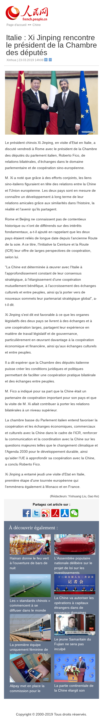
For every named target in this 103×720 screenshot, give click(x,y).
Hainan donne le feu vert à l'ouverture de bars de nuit (29, 563)
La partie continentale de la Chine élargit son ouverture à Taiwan (74, 690)
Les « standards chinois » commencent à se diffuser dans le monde (30, 605)
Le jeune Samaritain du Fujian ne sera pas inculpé (72, 644)
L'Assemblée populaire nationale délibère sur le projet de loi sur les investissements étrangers (73, 568)
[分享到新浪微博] (46, 513)
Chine (36, 25)
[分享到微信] (74, 513)
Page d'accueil (16, 25)
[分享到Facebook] (27, 513)
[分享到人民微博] (55, 513)
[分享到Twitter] (36, 513)
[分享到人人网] (65, 513)
